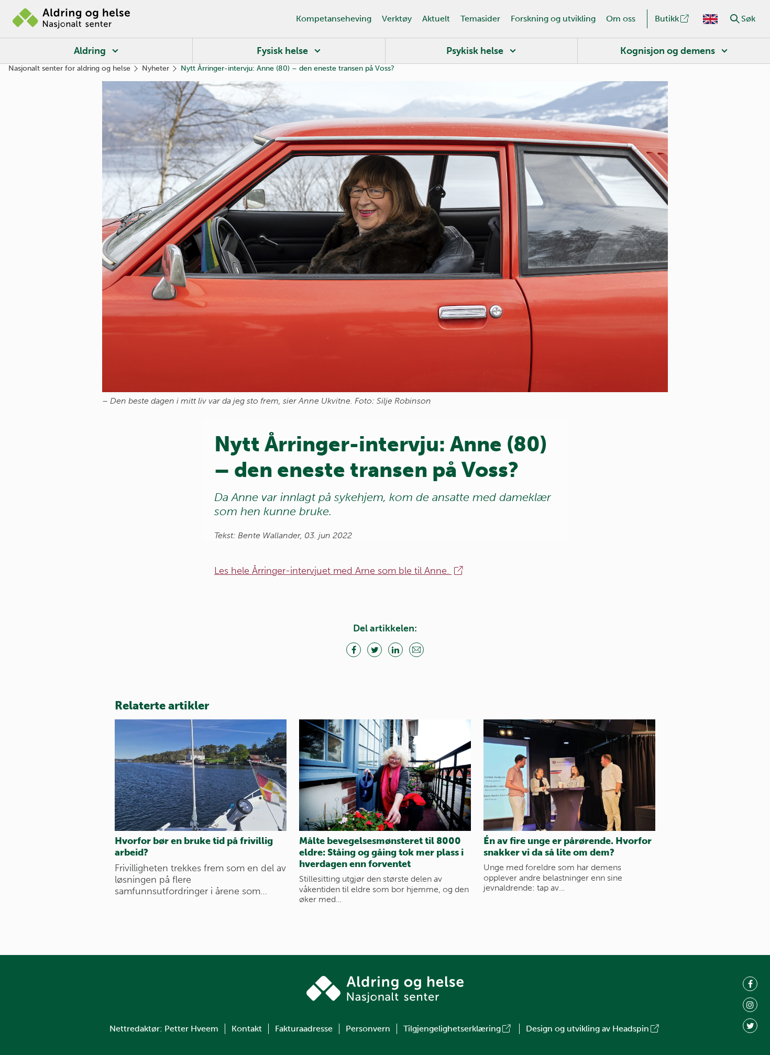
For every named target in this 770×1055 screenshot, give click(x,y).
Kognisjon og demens (667, 51)
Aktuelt (436, 19)
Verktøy (397, 19)
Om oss (620, 19)
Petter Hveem (191, 1029)
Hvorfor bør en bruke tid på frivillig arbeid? (194, 846)
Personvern (368, 1029)
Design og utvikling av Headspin (587, 1029)
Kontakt (247, 1029)
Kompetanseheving (333, 19)
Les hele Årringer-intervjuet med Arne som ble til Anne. (333, 570)
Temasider (480, 19)
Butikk (667, 19)
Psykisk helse (474, 51)
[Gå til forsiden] (71, 18)
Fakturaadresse (304, 1029)
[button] (734, 18)
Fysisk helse (282, 51)
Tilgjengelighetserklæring (452, 1029)
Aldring (90, 51)
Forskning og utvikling (553, 19)
